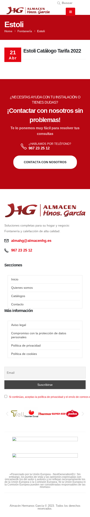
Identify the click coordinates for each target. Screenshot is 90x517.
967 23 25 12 (39, 148)
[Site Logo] (28, 10)
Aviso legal (18, 325)
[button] (64, 2)
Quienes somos (22, 287)
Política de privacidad (26, 345)
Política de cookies (24, 354)
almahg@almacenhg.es (31, 241)
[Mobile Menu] (70, 12)
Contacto (17, 304)
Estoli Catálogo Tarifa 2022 (52, 51)
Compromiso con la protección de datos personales (38, 335)
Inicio (14, 279)
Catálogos (18, 296)
